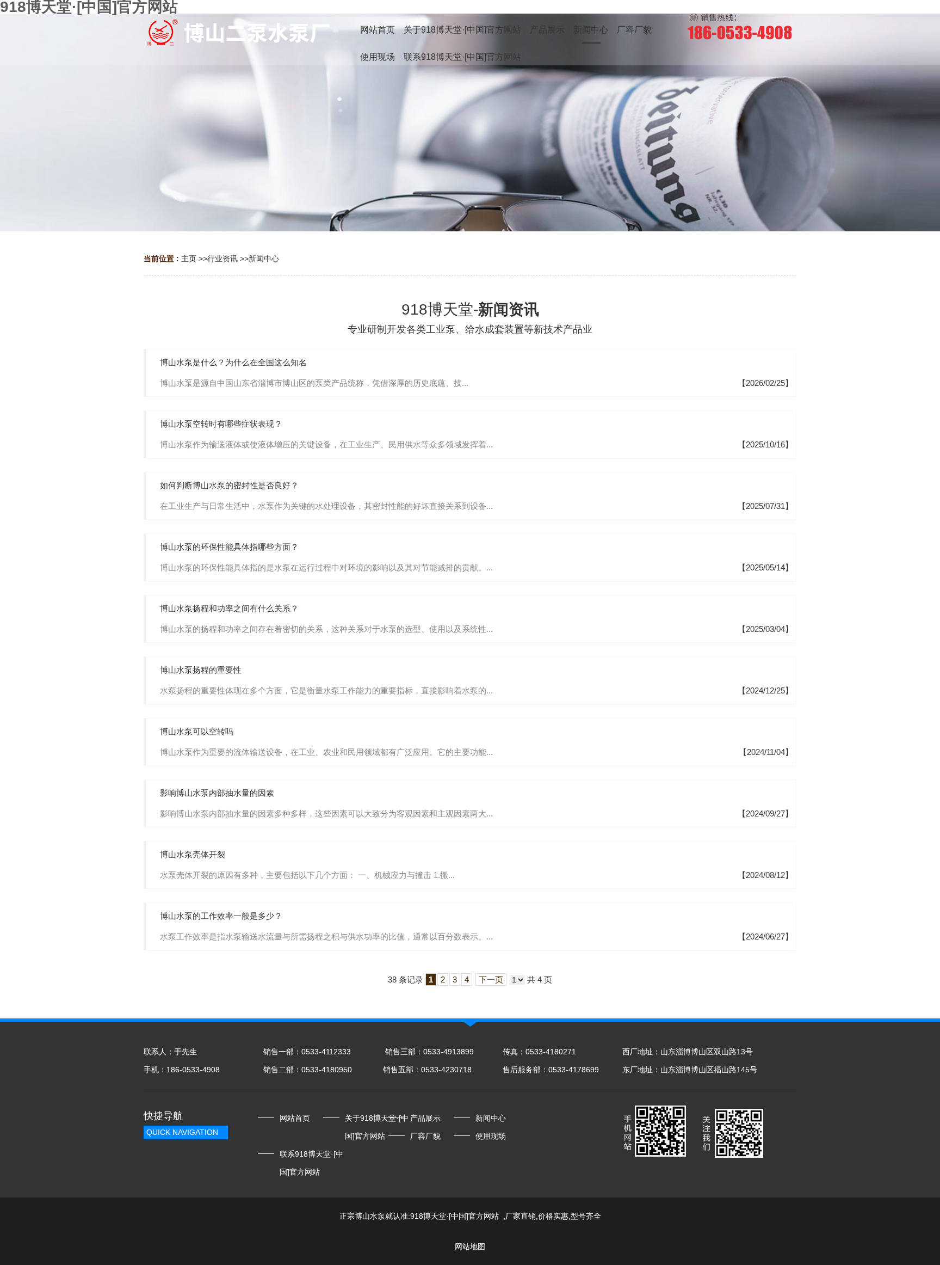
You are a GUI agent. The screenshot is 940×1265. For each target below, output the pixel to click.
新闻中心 (264, 258)
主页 (188, 258)
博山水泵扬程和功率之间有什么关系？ (229, 608)
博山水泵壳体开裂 (192, 854)
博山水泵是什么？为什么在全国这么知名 (233, 362)
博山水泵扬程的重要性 (201, 669)
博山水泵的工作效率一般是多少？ (221, 915)
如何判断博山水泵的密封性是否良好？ (229, 485)
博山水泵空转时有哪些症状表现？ (221, 423)
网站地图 (470, 1246)
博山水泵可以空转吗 (196, 731)
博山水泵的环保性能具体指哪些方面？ (229, 546)
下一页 (491, 979)
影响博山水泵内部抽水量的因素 (217, 792)
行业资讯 (222, 258)
